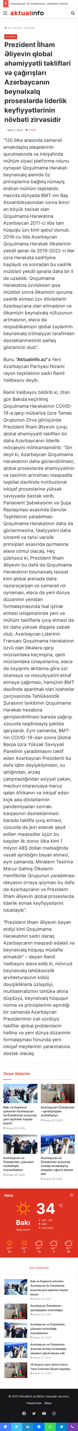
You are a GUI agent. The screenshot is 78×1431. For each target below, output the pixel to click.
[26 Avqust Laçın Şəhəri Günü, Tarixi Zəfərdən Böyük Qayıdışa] (15, 1370)
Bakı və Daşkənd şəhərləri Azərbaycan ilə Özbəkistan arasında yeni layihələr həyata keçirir (20, 1115)
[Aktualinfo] (27, 12)
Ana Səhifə (14, 27)
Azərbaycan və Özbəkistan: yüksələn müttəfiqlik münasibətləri (48, 1329)
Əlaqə (48, 1403)
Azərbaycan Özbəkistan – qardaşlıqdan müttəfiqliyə (58, 1111)
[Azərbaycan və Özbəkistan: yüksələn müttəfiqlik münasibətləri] (20, 1144)
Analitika (29, 27)
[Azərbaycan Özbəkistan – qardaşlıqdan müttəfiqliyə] (58, 1093)
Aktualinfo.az (27, 1396)
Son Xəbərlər (39, 1268)
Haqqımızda (33, 1403)
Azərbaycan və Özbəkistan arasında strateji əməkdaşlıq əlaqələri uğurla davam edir (57, 1166)
